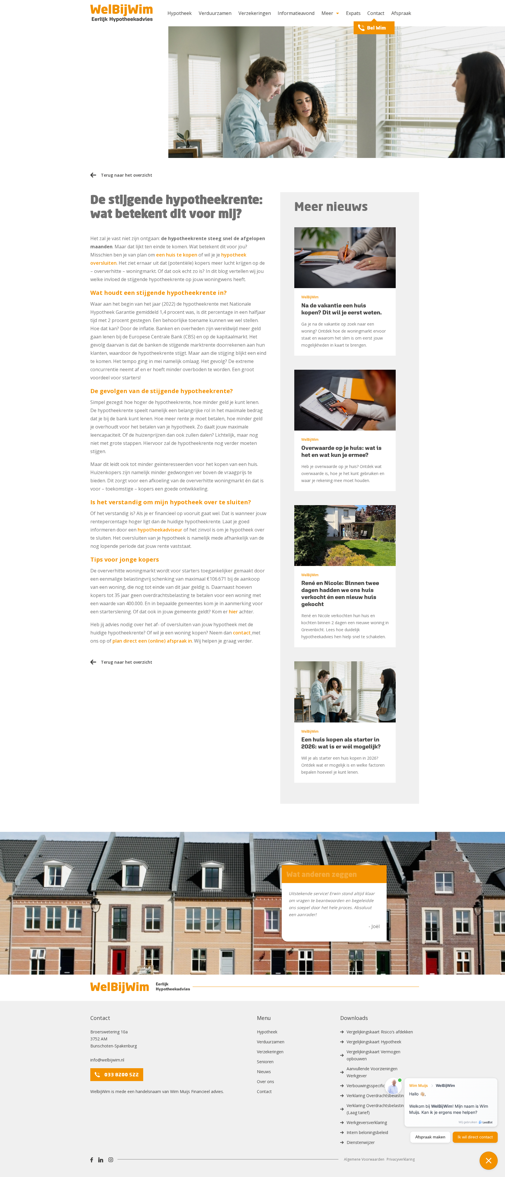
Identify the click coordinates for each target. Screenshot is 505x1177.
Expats (353, 13)
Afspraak (401, 13)
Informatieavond (296, 13)
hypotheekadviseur (160, 529)
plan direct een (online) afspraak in (152, 641)
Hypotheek (179, 13)
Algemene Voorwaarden (364, 1159)
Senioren (265, 1061)
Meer (327, 13)
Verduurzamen (215, 13)
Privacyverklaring (401, 1159)
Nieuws (264, 1071)
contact (242, 632)
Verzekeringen (254, 13)
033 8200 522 (121, 1074)
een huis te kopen (176, 255)
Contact (375, 13)
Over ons (265, 1081)
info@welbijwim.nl (107, 1060)
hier (233, 611)
